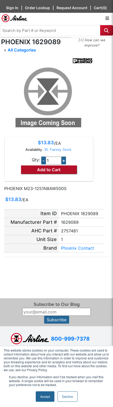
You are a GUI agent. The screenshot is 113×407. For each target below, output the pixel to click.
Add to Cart (48, 169)
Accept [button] (45, 396)
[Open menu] (107, 18)
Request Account (71, 7)
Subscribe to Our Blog (57, 304)
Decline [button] (67, 396)
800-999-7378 (70, 339)
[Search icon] (106, 30)
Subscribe (56, 319)
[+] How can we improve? (92, 42)
